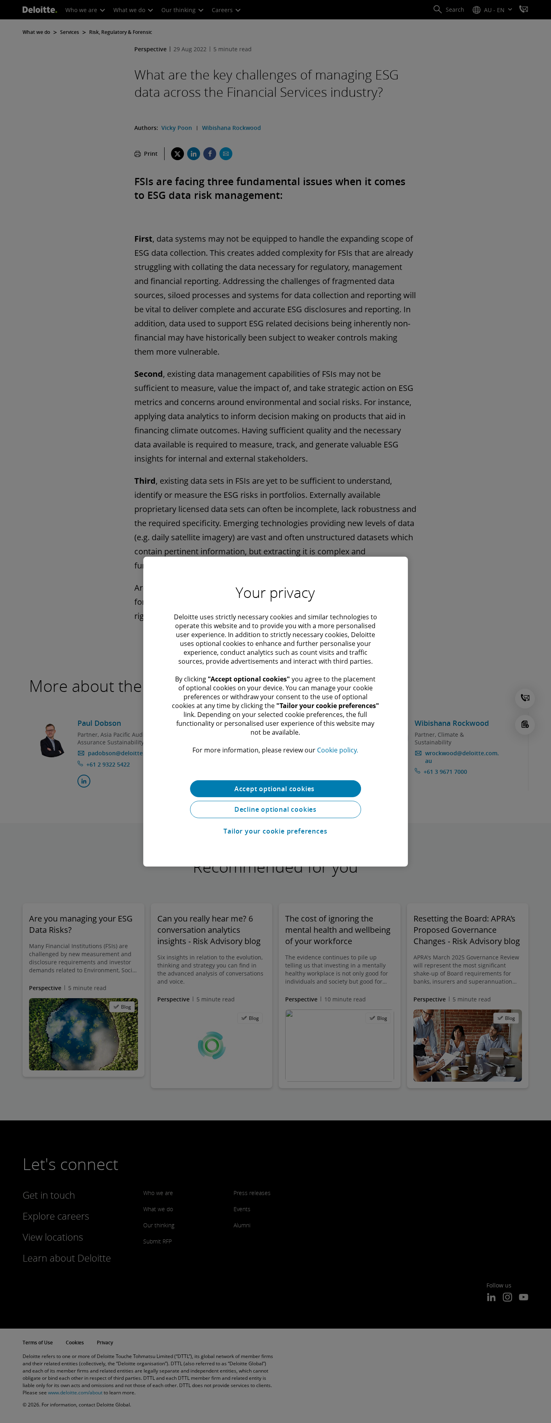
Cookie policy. (337, 749)
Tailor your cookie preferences (275, 831)
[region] (275, 711)
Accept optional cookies (275, 788)
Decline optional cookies (275, 809)
